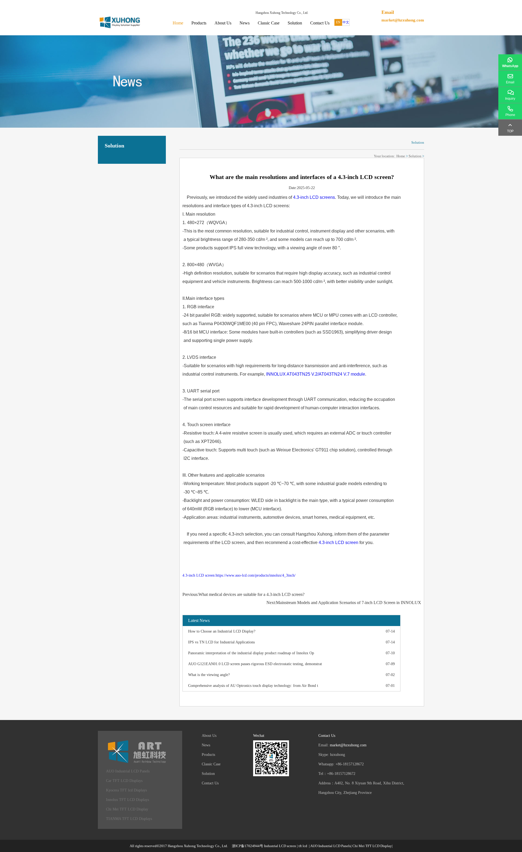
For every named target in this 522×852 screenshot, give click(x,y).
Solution (295, 23)
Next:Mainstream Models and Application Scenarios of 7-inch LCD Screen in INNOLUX (343, 602)
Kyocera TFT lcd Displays (126, 790)
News (245, 23)
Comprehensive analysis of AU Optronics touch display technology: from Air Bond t (253, 686)
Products (198, 23)
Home (178, 23)
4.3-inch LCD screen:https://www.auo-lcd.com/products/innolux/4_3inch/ (239, 575)
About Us (223, 23)
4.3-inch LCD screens (314, 197)
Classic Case (268, 23)
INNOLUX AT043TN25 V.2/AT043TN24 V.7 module (315, 374)
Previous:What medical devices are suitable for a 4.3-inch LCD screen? (243, 594)
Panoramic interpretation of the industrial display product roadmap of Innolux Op (251, 653)
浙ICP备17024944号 (247, 846)
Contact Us (320, 23)
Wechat (258, 736)
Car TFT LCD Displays (124, 781)
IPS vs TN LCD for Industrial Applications (221, 642)
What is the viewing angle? (209, 675)
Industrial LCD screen (280, 846)
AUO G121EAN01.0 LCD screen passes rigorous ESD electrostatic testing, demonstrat (255, 664)
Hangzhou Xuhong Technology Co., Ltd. (198, 846)
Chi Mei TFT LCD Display (127, 809)
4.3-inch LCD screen (338, 542)
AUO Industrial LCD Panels (128, 771)
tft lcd (303, 846)
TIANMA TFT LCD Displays (129, 819)
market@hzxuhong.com (402, 20)
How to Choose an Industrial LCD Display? (221, 631)
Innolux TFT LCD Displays (127, 800)
